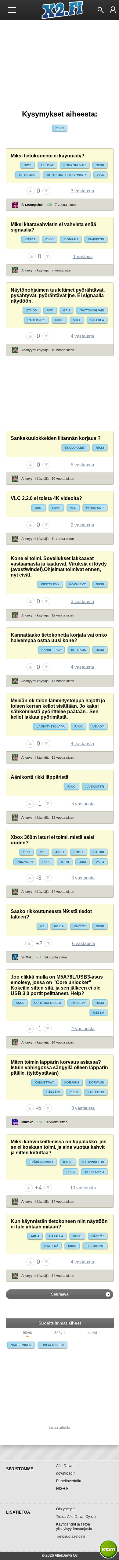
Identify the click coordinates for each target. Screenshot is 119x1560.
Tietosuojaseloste (70, 1536)
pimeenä (51, 1246)
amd (50, 310)
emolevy (78, 1003)
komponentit (74, 165)
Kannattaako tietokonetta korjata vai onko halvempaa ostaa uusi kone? (59, 637)
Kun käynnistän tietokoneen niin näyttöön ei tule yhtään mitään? (59, 1224)
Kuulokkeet (75, 447)
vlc (73, 507)
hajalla (56, 1236)
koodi (79, 852)
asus (20, 1003)
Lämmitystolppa (51, 726)
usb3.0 (98, 1012)
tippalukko (94, 1172)
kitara (30, 239)
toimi (64, 862)
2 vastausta (82, 524)
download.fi (65, 1473)
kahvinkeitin (93, 1162)
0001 (26, 852)
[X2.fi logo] (59, 10)
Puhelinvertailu (68, 1481)
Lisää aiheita (59, 1427)
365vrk (60, 1333)
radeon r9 (36, 320)
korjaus (78, 650)
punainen (25, 862)
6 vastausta (83, 943)
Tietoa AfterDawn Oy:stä (76, 1517)
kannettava (51, 650)
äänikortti (94, 786)
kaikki (92, 1333)
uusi (82, 862)
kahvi (68, 1162)
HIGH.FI (62, 1488)
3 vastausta (82, 190)
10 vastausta (83, 1187)
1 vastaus (83, 256)
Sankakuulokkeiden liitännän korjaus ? (56, 438)
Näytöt (80, 926)
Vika (100, 175)
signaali (70, 239)
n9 (42, 926)
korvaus (96, 1082)
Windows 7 (95, 507)
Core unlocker (47, 1003)
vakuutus (96, 1092)
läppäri (53, 1092)
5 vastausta (82, 464)
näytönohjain (92, 310)
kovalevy (77, 584)
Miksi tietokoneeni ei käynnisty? (48, 155)
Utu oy (98, 726)
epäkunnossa (41, 1162)
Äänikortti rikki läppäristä (39, 777)
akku (59, 852)
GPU (66, 310)
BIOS (27, 165)
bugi (38, 507)
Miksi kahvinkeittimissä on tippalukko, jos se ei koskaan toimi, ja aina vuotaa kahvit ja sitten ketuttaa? (58, 1147)
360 (42, 852)
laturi (98, 852)
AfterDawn (65, 1466)
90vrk (27, 1333)
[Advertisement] (59, 393)
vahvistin (96, 239)
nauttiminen (21, 1345)
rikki (60, 128)
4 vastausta (82, 336)
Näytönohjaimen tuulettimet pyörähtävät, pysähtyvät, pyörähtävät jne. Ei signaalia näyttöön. (58, 295)
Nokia (59, 926)
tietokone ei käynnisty (66, 175)
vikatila (97, 320)
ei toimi (47, 165)
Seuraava (59, 1294)
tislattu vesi (52, 1345)
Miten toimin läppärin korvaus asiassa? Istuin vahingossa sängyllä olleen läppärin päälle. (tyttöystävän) (59, 1067)
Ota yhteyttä (66, 1509)
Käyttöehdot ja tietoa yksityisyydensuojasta (74, 1526)
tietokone (28, 175)
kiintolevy (50, 584)
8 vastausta (83, 1108)
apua (35, 1236)
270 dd (31, 310)
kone (77, 1236)
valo (100, 862)
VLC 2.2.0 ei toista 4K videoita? (46, 498)
